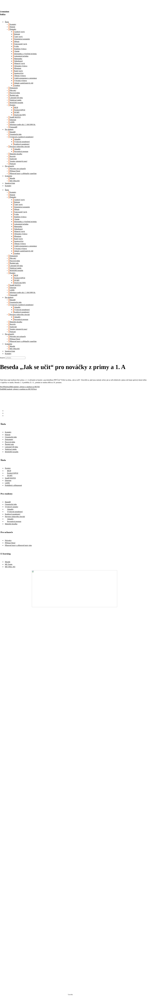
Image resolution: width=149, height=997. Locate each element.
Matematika (18, 59)
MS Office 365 (10, 567)
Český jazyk (18, 37)
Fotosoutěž (13, 127)
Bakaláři (12, 132)
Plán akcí (13, 90)
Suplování (13, 159)
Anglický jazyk (19, 32)
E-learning (8, 176)
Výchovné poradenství (22, 142)
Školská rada (14, 95)
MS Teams (8, 564)
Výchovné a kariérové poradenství (21, 137)
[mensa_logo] (74, 813)
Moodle (12, 178)
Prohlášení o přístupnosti (13, 485)
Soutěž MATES (15, 117)
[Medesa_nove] (74, 903)
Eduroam (13, 120)
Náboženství (18, 61)
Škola (7, 22)
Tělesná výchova (20, 76)
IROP (16, 107)
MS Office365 (15, 181)
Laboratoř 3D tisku (16, 98)
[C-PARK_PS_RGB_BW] (74, 965)
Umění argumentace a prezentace (25, 78)
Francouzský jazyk (20, 44)
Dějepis (16, 41)
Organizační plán (15, 134)
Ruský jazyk (18, 71)
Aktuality (17, 139)
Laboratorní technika (21, 56)
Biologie (17, 34)
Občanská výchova (20, 66)
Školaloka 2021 (77, 994)
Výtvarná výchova (20, 80)
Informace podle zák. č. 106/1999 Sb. (23, 124)
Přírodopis (17, 68)
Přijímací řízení (15, 171)
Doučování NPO (20, 115)
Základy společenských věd (23, 83)
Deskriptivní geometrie (22, 39)
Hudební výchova (20, 49)
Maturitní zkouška (16, 154)
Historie (12, 27)
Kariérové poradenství (21, 144)
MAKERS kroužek (16, 103)
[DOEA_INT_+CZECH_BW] (74, 721)
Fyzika (16, 46)
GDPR (12, 122)
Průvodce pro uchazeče (18, 169)
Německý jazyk (19, 63)
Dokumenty (14, 88)
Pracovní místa (15, 93)
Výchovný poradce (11, 507)
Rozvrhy (13, 156)
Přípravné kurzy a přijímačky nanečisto (23, 173)
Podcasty (13, 164)
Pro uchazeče (9, 166)
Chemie (16, 51)
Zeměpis (17, 85)
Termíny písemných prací (18, 161)
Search (2, 358)
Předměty (13, 29)
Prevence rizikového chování (20, 146)
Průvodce (8, 540)
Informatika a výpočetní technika (25, 54)
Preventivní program (21, 151)
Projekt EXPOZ (19, 110)
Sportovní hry (19, 73)
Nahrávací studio (15, 100)
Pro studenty (9, 129)
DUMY (17, 112)
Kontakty (13, 24)
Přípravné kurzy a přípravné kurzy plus (18, 545)
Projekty (12, 105)
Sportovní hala (10, 183)
